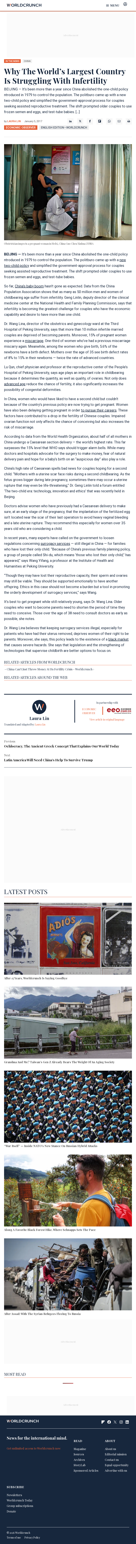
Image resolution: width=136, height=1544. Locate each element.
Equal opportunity (117, 1465)
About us (110, 1449)
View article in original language (107, 719)
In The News (12, 61)
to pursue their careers (99, 410)
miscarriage (34, 341)
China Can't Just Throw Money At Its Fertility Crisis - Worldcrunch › (50, 669)
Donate (11, 1511)
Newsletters (14, 1495)
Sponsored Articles (86, 1470)
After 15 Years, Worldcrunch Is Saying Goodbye (35, 978)
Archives (79, 1460)
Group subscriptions (20, 1506)
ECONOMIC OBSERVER (21, 127)
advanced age (15, 384)
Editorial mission (116, 1454)
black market (118, 639)
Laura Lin (14, 121)
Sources (79, 1454)
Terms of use (14, 1537)
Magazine (80, 1449)
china (27, 61)
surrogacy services (55, 543)
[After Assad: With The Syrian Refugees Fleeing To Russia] (68, 1275)
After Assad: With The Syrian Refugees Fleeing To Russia (42, 1314)
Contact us (112, 1460)
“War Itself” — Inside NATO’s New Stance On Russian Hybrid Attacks (50, 1146)
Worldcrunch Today (20, 1500)
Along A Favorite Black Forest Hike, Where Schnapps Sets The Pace (50, 1230)
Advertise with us (116, 1470)
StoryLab (80, 1465)
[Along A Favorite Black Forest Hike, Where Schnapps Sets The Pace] (68, 1191)
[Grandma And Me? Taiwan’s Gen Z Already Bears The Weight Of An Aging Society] (68, 1023)
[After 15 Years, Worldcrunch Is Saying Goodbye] (68, 939)
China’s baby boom (29, 286)
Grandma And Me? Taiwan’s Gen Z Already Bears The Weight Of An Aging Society (59, 1062)
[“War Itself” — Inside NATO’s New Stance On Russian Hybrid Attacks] (68, 1107)
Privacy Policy (32, 1537)
